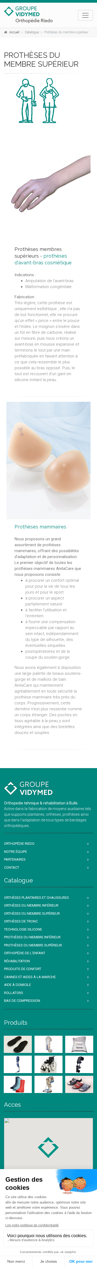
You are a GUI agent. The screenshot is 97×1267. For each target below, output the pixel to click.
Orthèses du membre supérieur (32, 913)
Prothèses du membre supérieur (33, 945)
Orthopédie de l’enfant (24, 953)
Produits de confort (22, 969)
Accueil (14, 32)
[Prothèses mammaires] (48, 460)
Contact (11, 867)
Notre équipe (15, 852)
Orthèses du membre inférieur (31, 905)
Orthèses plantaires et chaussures (36, 898)
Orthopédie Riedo (19, 844)
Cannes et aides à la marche (30, 977)
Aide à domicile (17, 985)
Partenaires (15, 859)
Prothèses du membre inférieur (32, 937)
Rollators (13, 993)
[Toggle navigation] (85, 15)
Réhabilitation (17, 961)
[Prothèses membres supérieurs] (48, 183)
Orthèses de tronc (21, 921)
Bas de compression (22, 1001)
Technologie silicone (23, 929)
